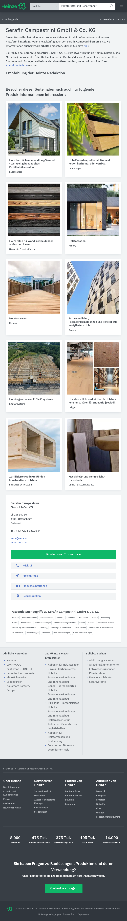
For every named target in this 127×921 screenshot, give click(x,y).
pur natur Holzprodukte (21, 673)
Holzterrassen (17, 318)
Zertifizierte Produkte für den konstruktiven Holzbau (27, 479)
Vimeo (99, 808)
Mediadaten (9, 803)
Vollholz (60, 618)
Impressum (83, 914)
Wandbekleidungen (43, 623)
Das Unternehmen (12, 787)
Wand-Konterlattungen (82, 633)
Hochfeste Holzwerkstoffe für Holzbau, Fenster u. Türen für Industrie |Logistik (93, 401)
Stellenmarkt (40, 812)
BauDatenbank (72, 791)
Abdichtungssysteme (101, 660)
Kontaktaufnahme (17, 65)
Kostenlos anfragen (63, 888)
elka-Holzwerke (16, 677)
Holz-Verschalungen (61, 633)
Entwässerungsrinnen (102, 669)
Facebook (100, 791)
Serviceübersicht (42, 791)
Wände (95, 618)
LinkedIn (100, 804)
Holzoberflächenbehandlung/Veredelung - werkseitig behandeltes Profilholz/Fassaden (33, 164)
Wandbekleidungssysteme (65, 623)
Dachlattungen (32, 633)
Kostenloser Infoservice (63, 554)
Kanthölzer (70, 618)
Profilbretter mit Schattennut (101, 628)
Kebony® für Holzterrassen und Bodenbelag (59, 737)
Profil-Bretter (80, 628)
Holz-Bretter (26, 623)
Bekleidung (105, 618)
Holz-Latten (83, 618)
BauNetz (69, 800)
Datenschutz (69, 914)
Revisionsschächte (100, 677)
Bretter (15, 623)
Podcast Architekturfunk (108, 817)
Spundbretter (17, 633)
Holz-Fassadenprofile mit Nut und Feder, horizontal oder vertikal (89, 162)
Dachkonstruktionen (106, 623)
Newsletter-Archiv (12, 808)
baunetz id (70, 804)
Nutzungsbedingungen (49, 914)
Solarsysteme (97, 682)
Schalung (43, 628)
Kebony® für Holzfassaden (63, 665)
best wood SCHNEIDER (20, 669)
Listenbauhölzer (46, 618)
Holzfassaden (77, 241)
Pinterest (100, 800)
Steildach (46, 633)
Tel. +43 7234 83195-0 (25, 531)
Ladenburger (14, 682)
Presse (6, 799)
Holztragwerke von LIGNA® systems (31, 399)
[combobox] (87, 6)
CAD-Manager (41, 808)
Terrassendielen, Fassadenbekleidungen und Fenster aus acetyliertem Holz (93, 322)
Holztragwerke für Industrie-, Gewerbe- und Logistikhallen (63, 724)
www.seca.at (19, 542)
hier (86, 46)
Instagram (101, 796)
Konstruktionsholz (29, 618)
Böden (82, 623)
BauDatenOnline (73, 796)
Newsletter (39, 796)
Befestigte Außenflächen (61, 628)
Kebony (11, 660)
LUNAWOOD (14, 665)
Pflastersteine (97, 673)
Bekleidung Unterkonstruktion (24, 628)
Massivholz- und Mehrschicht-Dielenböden (87, 479)
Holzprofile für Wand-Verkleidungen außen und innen (31, 243)
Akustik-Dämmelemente (104, 665)
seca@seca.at (19, 538)
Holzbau (15, 618)
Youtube (100, 813)
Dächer (91, 623)
